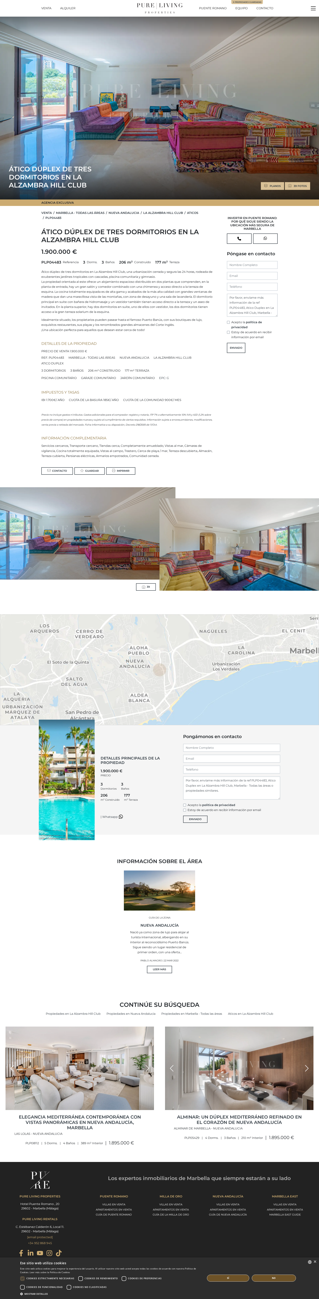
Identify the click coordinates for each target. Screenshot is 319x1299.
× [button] (314, 1261)
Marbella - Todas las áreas (80, 213)
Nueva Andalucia (124, 213)
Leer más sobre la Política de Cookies (50, 1272)
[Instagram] (49, 1253)
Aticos (192, 213)
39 (148, 586)
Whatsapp (110, 817)
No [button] (274, 1278)
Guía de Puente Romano (114, 1214)
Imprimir (123, 470)
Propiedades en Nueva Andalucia (131, 1013)
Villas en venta (113, 1204)
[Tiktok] (59, 1253)
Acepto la (246, 324)
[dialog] (159, 1278)
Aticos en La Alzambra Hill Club (250, 1013)
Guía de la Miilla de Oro (171, 1214)
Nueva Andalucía (159, 925)
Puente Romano (213, 8)
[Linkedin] (30, 1253)
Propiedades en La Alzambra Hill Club (73, 1013)
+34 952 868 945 (40, 1243)
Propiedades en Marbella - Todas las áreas (191, 1013)
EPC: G (164, 378)
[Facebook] (21, 1253)
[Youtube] (40, 1253)
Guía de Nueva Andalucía (228, 1214)
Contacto (264, 8)
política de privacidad (218, 805)
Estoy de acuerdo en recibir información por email (251, 334)
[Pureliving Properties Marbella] (159, 8)
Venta (46, 8)
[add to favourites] (150, 1107)
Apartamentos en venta (114, 1209)
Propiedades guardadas (247, 2)
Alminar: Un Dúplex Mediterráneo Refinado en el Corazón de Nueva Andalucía (239, 1119)
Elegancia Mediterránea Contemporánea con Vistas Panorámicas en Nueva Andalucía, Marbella (80, 1122)
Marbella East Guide (285, 1214)
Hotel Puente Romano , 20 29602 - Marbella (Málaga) (39, 1206)
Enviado (236, 347)
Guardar (92, 470)
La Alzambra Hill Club (163, 213)
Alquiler (68, 8)
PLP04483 (53, 218)
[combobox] (310, 1262)
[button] (12, 1068)
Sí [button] (228, 1278)
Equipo (241, 8)
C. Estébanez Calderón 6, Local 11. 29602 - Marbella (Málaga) (40, 1229)
